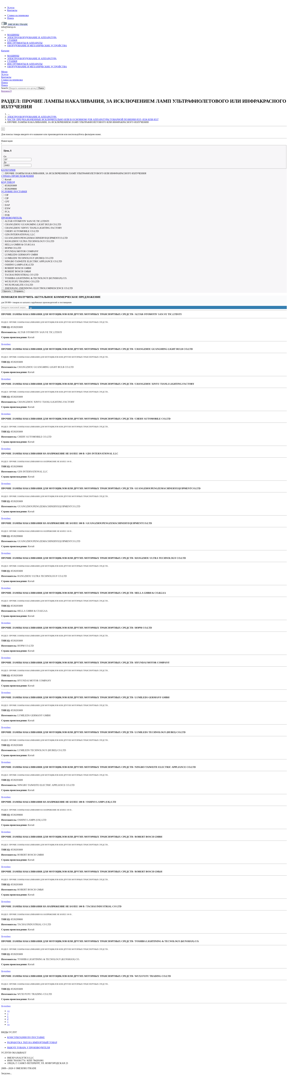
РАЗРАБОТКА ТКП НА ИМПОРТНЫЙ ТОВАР (32, 1042)
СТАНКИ (12, 40)
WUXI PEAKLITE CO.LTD (18, 284)
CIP (6, 198)
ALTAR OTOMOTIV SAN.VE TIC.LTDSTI (26, 221)
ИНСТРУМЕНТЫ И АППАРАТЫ (24, 43)
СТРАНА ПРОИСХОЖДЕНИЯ (17, 176)
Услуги (10, 7)
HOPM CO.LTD (12, 248)
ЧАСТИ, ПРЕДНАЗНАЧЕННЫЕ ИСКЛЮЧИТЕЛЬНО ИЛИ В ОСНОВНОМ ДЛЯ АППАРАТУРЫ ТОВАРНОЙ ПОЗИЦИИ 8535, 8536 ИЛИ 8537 (83, 119)
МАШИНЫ (13, 34)
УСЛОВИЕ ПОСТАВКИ (14, 191)
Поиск (10, 18)
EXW (7, 208)
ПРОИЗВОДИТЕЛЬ (11, 218)
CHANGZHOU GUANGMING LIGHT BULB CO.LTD (32, 224)
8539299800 (10, 189)
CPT (6, 201)
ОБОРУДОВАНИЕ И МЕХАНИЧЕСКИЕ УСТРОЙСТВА (37, 45)
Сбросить (6, 291)
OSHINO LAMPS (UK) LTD (19, 264)
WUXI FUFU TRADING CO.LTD (21, 281)
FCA (7, 211)
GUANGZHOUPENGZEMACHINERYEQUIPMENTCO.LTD (36, 238)
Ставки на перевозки (18, 15)
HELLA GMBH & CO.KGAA (19, 244)
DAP (7, 205)
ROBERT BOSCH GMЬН (17, 271)
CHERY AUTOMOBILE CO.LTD (21, 231)
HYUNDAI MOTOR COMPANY (21, 251)
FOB (7, 215)
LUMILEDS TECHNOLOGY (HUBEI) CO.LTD (28, 258)
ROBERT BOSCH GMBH (17, 268)
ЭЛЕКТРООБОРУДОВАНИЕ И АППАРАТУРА (32, 37)
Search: (4, 88)
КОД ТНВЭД (8, 182)
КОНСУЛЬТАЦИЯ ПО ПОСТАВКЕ (26, 1037)
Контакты (12, 10)
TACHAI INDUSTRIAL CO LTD (21, 274)
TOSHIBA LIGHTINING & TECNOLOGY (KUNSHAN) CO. (35, 278)
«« (8, 1011)
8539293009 (10, 185)
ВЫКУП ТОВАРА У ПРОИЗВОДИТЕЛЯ (28, 1047)
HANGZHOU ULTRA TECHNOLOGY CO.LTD (29, 241)
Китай (7, 179)
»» (8, 1024)
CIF (6, 195)
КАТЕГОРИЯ (8, 170)
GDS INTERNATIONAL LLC (19, 234)
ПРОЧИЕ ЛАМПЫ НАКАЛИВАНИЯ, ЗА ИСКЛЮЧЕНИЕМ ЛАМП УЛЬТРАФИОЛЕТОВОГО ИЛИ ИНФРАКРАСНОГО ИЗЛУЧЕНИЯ (75, 173)
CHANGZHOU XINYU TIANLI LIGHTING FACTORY (33, 228)
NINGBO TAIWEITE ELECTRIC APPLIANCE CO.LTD (33, 261)
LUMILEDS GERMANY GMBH (21, 254)
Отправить (19, 291)
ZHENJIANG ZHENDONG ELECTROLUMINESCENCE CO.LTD (38, 288)
